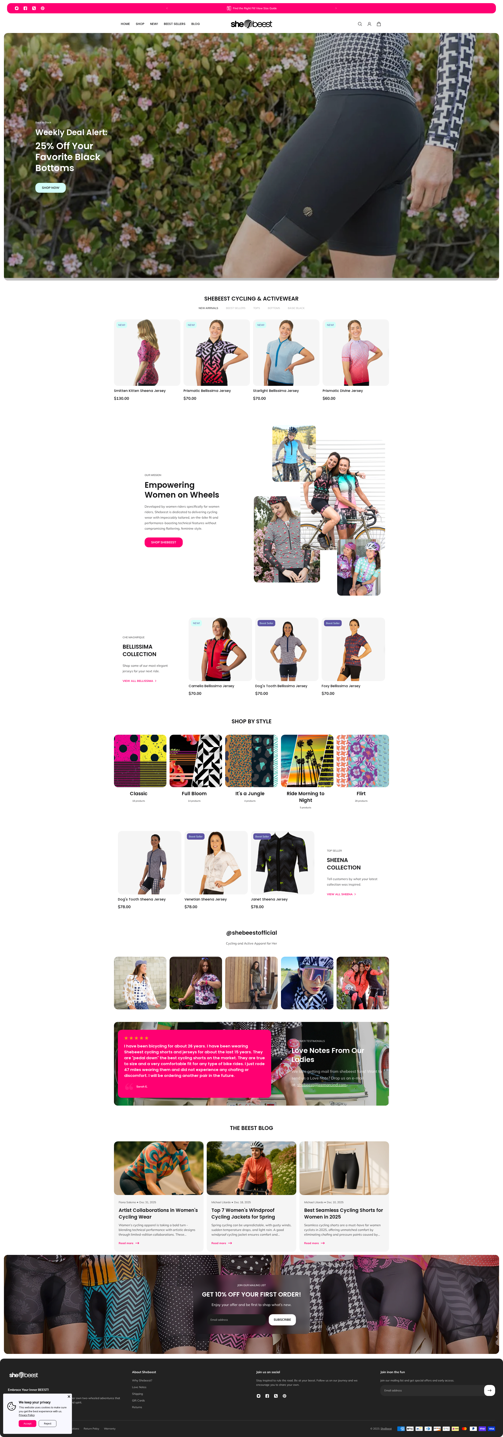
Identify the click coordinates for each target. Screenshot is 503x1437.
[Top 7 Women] (251, 1196)
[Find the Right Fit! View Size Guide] (251, 8)
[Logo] (251, 24)
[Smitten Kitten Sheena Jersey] (147, 352)
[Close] (69, 1396)
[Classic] (140, 774)
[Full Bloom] (196, 774)
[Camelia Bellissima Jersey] (220, 649)
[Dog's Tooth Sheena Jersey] (149, 862)
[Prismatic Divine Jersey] (356, 352)
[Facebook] (25, 8)
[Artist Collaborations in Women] (159, 1196)
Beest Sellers (235, 308)
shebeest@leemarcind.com (321, 1084)
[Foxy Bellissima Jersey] (353, 649)
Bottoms (274, 308)
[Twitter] (34, 8)
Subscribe (282, 1319)
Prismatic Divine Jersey (343, 390)
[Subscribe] (489, 1390)
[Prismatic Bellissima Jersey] (217, 352)
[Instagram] (16, 8)
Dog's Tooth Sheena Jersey (142, 899)
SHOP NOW (50, 188)
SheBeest (386, 1428)
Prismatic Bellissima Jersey (207, 390)
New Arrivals (208, 308)
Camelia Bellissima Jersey (211, 686)
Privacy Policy (27, 1415)
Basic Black (296, 308)
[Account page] (369, 24)
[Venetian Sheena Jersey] (216, 862)
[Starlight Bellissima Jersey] (286, 352)
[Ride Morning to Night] (307, 774)
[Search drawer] (360, 24)
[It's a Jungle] (251, 774)
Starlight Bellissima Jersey (276, 390)
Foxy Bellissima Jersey (341, 686)
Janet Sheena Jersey (269, 899)
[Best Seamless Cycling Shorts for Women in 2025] (344, 1196)
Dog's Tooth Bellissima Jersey (281, 686)
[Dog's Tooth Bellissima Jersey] (287, 649)
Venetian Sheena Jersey (205, 899)
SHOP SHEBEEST (163, 542)
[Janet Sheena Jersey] (282, 862)
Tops (256, 308)
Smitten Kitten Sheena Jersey (140, 390)
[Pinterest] (42, 8)
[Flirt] (363, 774)
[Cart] (379, 24)
